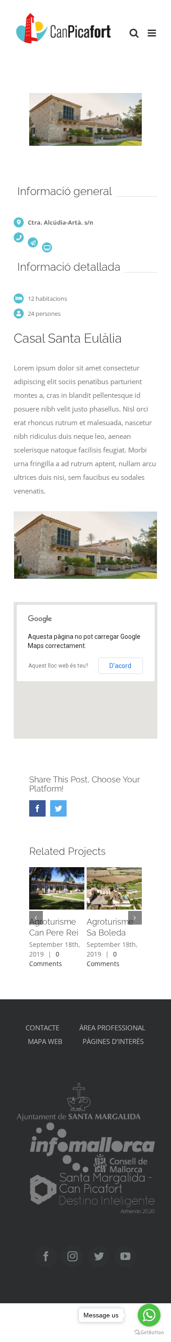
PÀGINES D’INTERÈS (113, 1041)
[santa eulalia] (85, 544)
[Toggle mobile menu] (152, 33)
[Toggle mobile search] (134, 33)
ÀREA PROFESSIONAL (112, 1027)
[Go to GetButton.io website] (149, 1333)
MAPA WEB (45, 1041)
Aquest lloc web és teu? (58, 666)
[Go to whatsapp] (149, 1315)
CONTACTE (42, 1027)
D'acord (120, 665)
